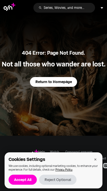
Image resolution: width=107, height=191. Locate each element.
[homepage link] (9, 8)
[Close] (95, 159)
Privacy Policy (63, 170)
